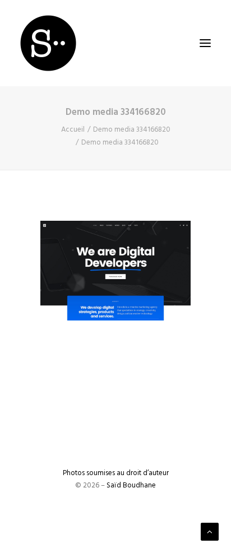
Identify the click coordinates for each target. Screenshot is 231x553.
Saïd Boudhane (131, 485)
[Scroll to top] (210, 531)
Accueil (73, 130)
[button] (205, 43)
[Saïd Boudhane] (48, 43)
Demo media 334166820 (131, 130)
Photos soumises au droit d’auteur (116, 473)
